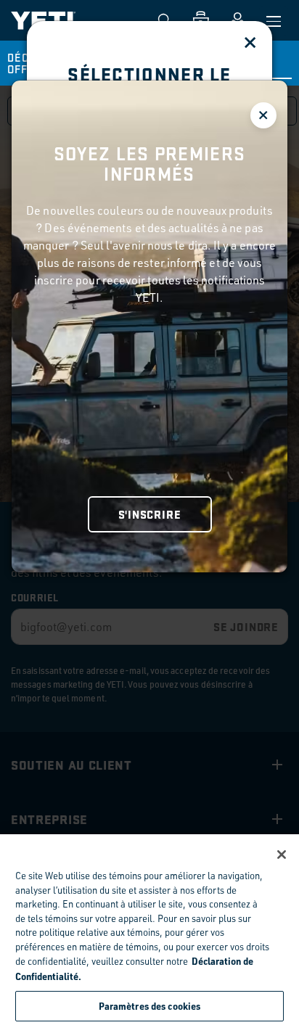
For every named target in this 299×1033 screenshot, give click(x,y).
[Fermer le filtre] (263, 115)
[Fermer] (282, 855)
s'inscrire (149, 514)
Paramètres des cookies (150, 1006)
